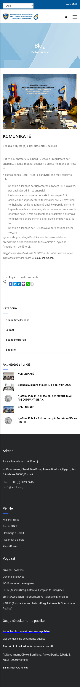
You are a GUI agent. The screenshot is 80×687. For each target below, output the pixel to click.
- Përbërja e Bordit (13, 533)
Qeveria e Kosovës (13, 576)
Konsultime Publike (17, 320)
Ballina (35, 52)
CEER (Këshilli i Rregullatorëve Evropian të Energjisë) (33, 590)
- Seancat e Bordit (13, 539)
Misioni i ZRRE (11, 519)
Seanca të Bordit (16, 339)
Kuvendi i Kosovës (13, 570)
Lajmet (10, 329)
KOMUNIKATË (26, 373)
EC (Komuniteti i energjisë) (18, 583)
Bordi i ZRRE (10, 526)
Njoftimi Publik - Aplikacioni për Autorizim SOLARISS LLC (47, 420)
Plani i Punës (10, 546)
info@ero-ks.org (13, 487)
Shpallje (11, 349)
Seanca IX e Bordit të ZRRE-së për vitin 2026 (44, 384)
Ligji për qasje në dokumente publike (24, 638)
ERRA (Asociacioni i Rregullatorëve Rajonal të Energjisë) (35, 596)
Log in (12, 277)
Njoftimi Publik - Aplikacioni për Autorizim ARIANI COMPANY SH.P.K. (46, 397)
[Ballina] (20, 15)
